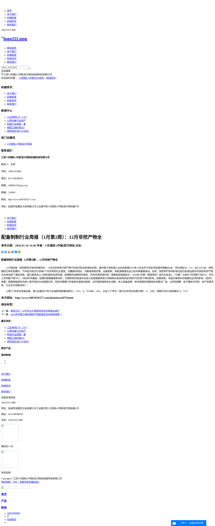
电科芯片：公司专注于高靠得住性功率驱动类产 (35, 311)
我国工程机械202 (16, 127)
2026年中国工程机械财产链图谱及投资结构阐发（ (36, 314)
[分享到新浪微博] (9, 252)
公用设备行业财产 (16, 120)
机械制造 (11, 18)
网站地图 (6, 482)
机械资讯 (11, 21)
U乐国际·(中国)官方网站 (31, 78)
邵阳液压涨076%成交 (18, 131)
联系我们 (11, 25)
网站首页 (11, 48)
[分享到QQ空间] (6, 252)
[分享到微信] (19, 252)
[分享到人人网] (16, 252)
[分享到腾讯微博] (12, 252)
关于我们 (11, 14)
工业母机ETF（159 (16, 117)
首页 (9, 11)
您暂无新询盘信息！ (30, 482)
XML (15, 482)
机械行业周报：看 (16, 124)
